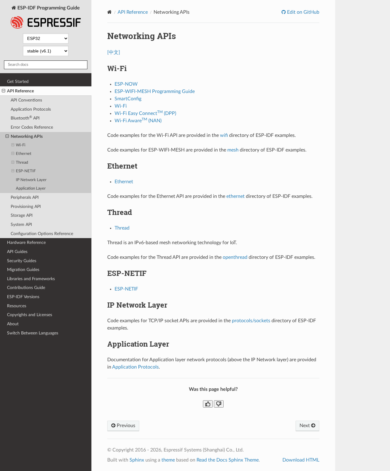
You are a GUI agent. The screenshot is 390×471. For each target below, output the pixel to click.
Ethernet (23, 154)
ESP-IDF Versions (23, 296)
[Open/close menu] (3, 91)
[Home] (109, 12)
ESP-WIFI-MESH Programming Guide (155, 91)
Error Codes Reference (32, 127)
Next (305, 425)
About (13, 324)
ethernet (235, 196)
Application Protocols (31, 109)
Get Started (18, 81)
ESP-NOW (126, 84)
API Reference (20, 91)
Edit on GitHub (302, 12)
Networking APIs (27, 136)
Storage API (22, 215)
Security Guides (21, 261)
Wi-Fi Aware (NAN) (138, 120)
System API (21, 224)
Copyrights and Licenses (29, 314)
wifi (224, 135)
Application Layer (31, 189)
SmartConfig (128, 98)
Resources (16, 306)
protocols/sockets (251, 320)
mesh (233, 150)
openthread (235, 257)
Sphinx (136, 460)
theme (168, 460)
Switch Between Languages (32, 333)
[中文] (113, 52)
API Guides (17, 251)
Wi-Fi (20, 145)
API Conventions (26, 100)
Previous (125, 425)
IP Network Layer (31, 180)
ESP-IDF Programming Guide (48, 7)
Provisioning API (26, 206)
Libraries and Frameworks (31, 279)
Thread (22, 163)
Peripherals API (25, 197)
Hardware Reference (26, 242)
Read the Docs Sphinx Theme (228, 460)
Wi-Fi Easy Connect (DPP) (145, 113)
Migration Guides (23, 269)
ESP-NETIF (26, 171)
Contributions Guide (26, 287)
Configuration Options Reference (42, 233)
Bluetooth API (25, 117)
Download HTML (300, 460)
